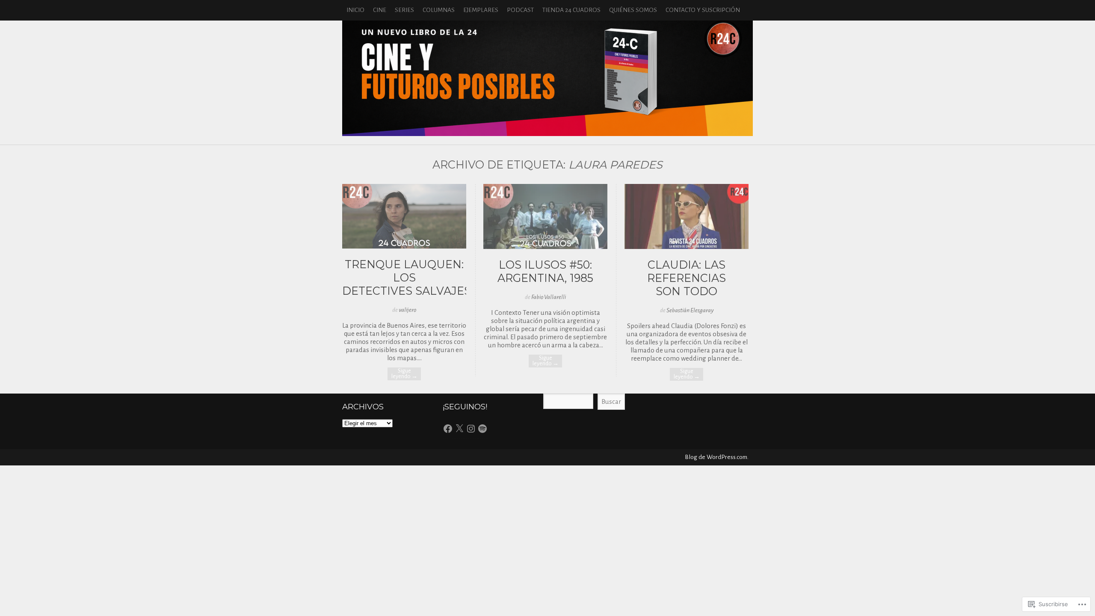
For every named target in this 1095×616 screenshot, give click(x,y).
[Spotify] (482, 429)
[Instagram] (471, 429)
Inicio (355, 10)
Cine (379, 10)
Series (404, 10)
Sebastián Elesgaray (689, 310)
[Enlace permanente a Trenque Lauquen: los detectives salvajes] (404, 246)
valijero (407, 310)
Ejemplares (480, 10)
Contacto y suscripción (703, 10)
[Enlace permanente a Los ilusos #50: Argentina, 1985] (545, 246)
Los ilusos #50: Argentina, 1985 (545, 271)
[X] (459, 429)
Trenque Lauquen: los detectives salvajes (406, 277)
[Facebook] (448, 429)
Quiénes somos (633, 10)
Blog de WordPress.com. (717, 457)
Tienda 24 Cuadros (571, 10)
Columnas (439, 10)
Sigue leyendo (404, 373)
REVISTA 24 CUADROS (547, 78)
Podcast (520, 10)
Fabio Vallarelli (548, 297)
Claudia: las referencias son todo (686, 278)
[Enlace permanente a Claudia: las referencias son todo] (686, 246)
